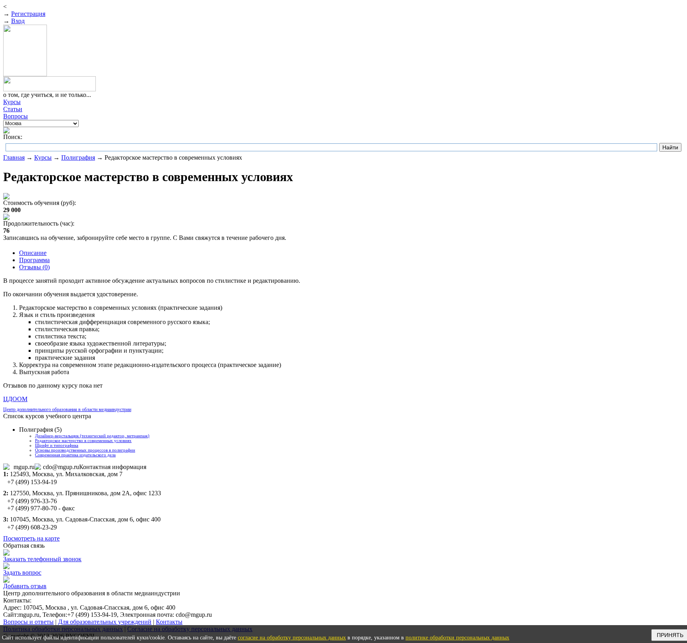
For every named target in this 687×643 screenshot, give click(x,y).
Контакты (169, 621)
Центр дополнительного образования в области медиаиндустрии (67, 409)
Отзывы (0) (34, 267)
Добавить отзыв (25, 586)
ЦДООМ (15, 399)
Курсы (43, 157)
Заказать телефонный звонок (42, 559)
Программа (34, 260)
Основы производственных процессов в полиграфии (85, 450)
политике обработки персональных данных (457, 638)
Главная (14, 157)
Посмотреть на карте (31, 538)
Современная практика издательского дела (75, 454)
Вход (18, 20)
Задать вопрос (22, 572)
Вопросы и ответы (28, 621)
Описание (33, 252)
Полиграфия (78, 157)
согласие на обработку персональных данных (292, 638)
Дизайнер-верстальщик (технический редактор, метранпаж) (92, 435)
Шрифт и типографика (56, 445)
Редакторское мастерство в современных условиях (83, 440)
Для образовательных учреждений (104, 621)
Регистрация (28, 13)
